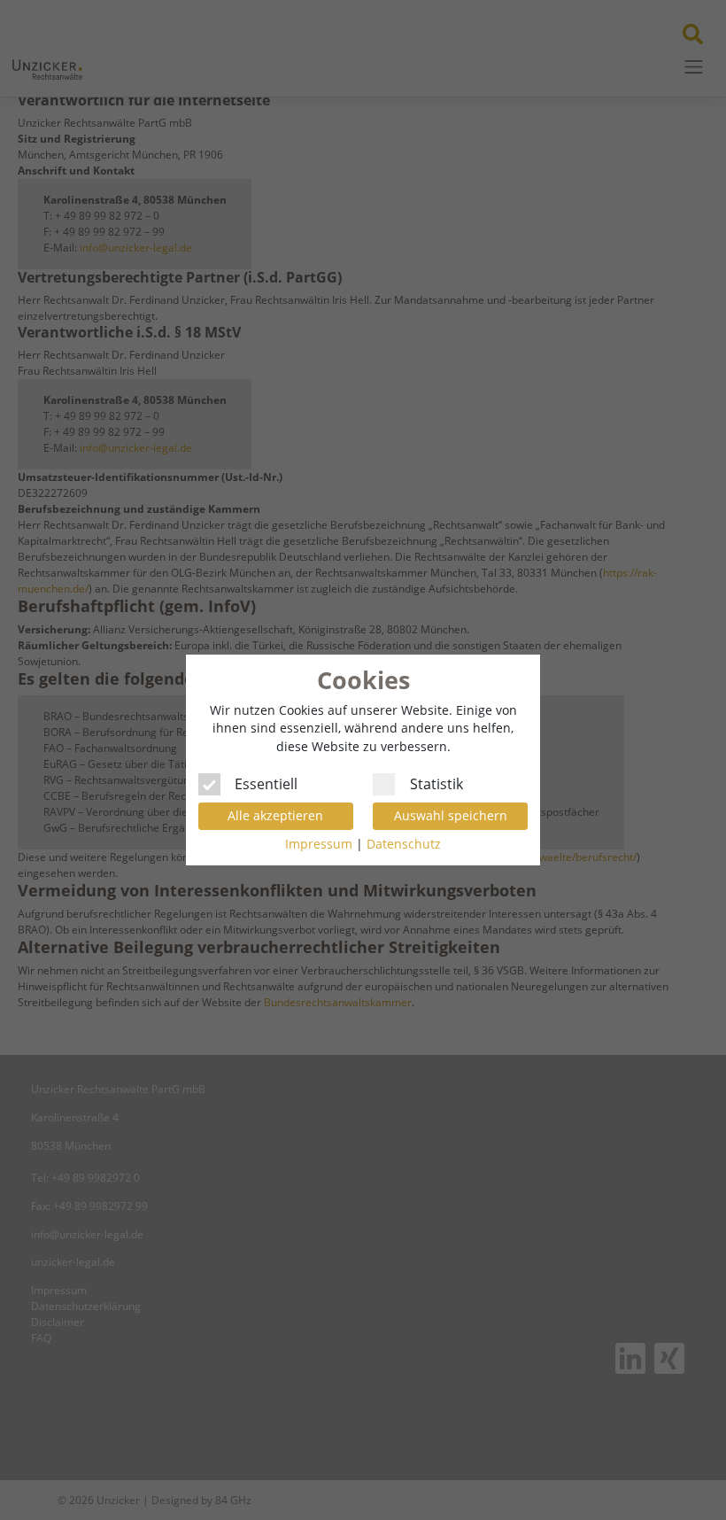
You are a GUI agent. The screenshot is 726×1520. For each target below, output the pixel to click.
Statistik (436, 782)
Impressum (318, 843)
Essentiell (266, 782)
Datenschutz (404, 843)
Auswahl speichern (450, 815)
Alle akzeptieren (275, 815)
